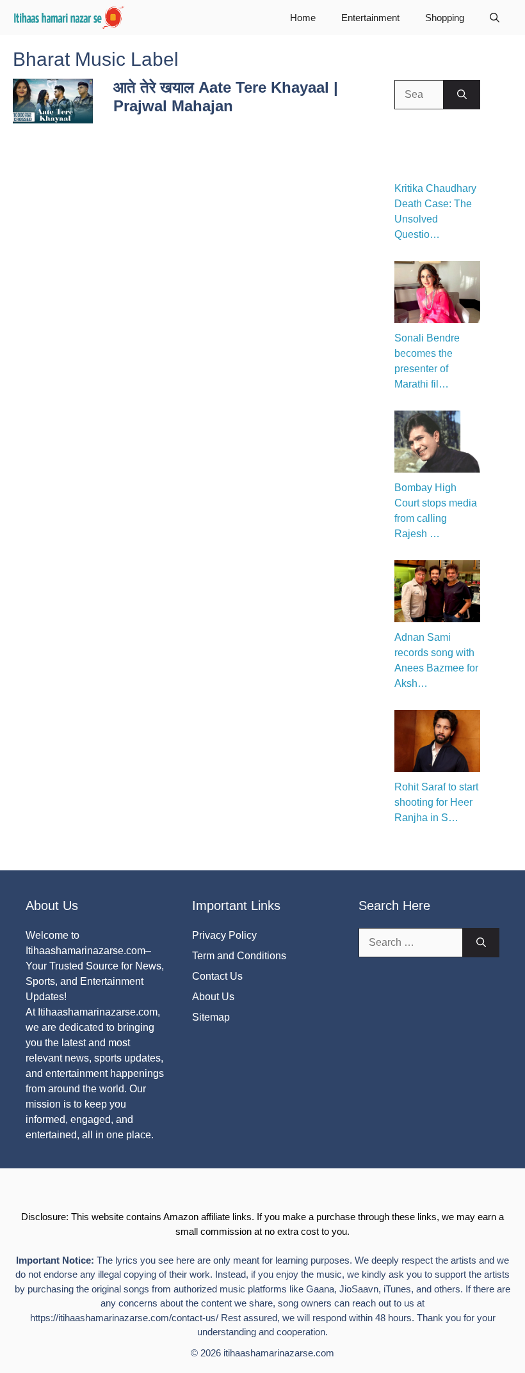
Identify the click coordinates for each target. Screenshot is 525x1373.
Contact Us (217, 976)
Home (303, 17)
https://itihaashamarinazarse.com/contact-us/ (124, 1317)
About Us (213, 996)
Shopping (444, 17)
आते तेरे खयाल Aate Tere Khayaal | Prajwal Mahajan (225, 96)
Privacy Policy (224, 935)
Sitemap (211, 1017)
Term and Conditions (239, 955)
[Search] (462, 94)
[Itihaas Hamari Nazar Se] (70, 17)
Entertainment (370, 17)
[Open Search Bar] (494, 17)
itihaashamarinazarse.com (278, 1352)
